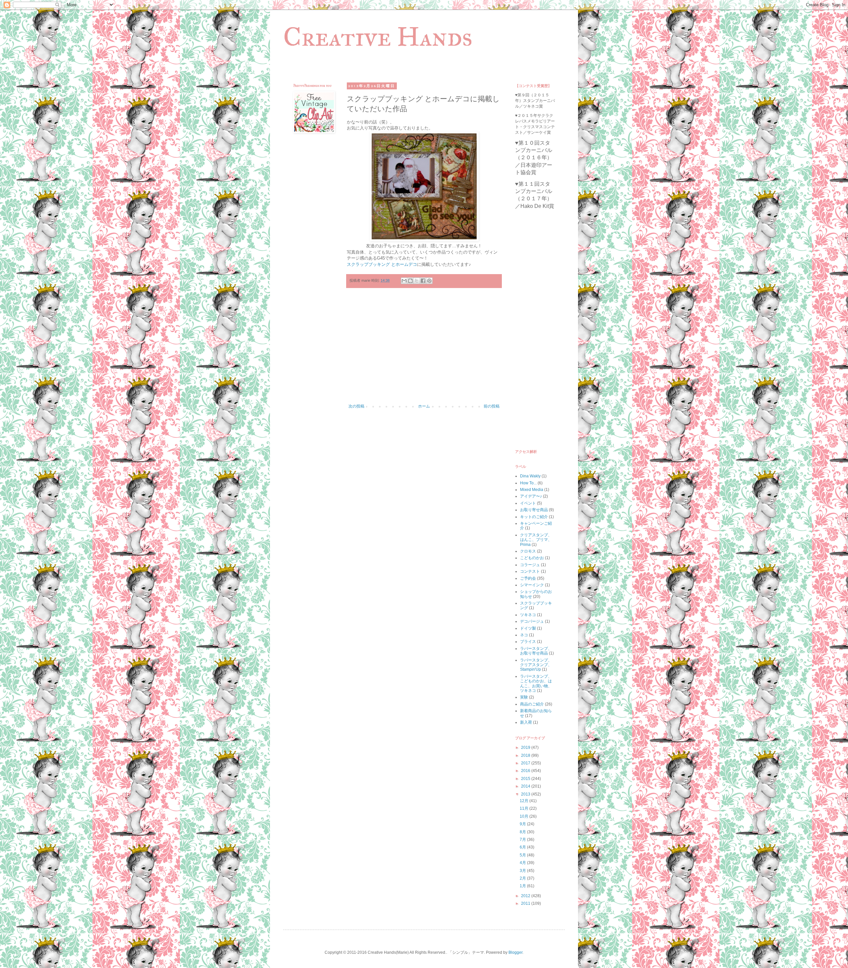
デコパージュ (532, 621)
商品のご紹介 (532, 704)
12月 (524, 801)
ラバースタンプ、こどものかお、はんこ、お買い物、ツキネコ (536, 683)
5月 (523, 855)
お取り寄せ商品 (534, 510)
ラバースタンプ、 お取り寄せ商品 (536, 650)
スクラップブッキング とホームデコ (382, 264)
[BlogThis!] (410, 280)
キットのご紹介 (534, 516)
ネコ (524, 635)
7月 (523, 839)
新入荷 (526, 722)
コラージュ (530, 564)
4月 (523, 862)
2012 (526, 896)
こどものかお (532, 558)
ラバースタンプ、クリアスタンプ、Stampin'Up (536, 665)
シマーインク (532, 585)
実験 (524, 697)
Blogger (515, 952)
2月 (523, 878)
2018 (526, 755)
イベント (528, 503)
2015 (526, 778)
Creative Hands (377, 37)
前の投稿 (492, 406)
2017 (526, 763)
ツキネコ (528, 614)
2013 (526, 794)
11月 (524, 808)
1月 (523, 886)
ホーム (424, 406)
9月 (523, 824)
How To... (528, 483)
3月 (523, 870)
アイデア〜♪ (531, 496)
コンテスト (530, 571)
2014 (526, 786)
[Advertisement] (424, 349)
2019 (526, 747)
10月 (524, 816)
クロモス (528, 551)
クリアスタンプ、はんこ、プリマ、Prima (536, 540)
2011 (526, 903)
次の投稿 (356, 406)
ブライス (528, 641)
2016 (526, 770)
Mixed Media (531, 489)
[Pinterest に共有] (429, 280)
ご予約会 (528, 578)
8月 (523, 832)
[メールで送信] (404, 280)
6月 (523, 847)
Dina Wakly (530, 476)
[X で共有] (416, 280)
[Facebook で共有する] (423, 280)
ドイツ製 (528, 628)
